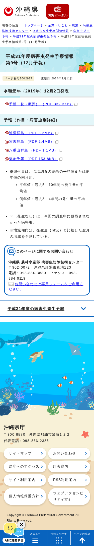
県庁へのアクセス (24, 466)
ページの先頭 (82, 533)
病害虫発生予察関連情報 (51, 31)
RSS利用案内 (64, 480)
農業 (75, 25)
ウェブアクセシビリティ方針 (68, 496)
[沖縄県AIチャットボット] (14, 532)
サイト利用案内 (22, 480)
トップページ (34, 25)
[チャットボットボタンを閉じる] (21, 525)
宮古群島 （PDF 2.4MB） (31, 141)
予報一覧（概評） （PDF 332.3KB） (41, 104)
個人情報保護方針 (24, 496)
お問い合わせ (64, 453)
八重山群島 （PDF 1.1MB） (33, 150)
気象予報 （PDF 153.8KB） (33, 159)
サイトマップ (20, 453)
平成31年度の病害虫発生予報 (35, 36)
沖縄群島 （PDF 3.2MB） (31, 133)
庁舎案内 (60, 466)
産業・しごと (58, 25)
